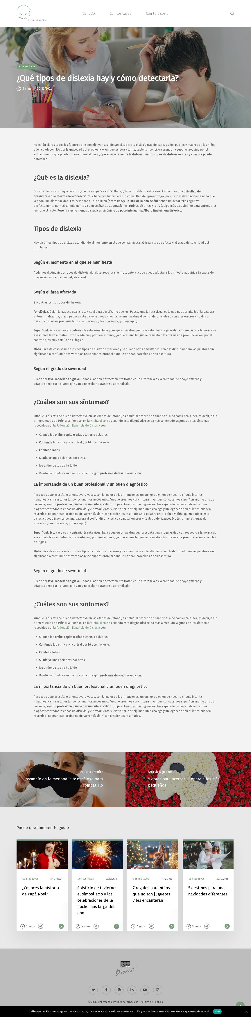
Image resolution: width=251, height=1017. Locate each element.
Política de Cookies (151, 1002)
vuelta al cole (99, 623)
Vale (217, 1011)
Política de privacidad (125, 1002)
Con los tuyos (27, 66)
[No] (246, 1011)
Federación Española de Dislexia (78, 627)
